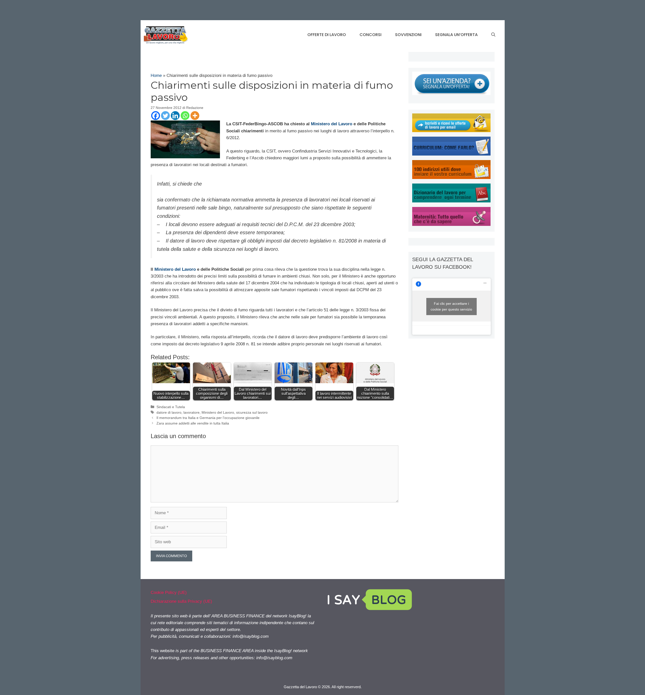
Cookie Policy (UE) (169, 592)
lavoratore (191, 412)
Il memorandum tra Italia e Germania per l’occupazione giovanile (208, 418)
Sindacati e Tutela (170, 407)
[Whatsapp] (185, 115)
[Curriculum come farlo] (451, 154)
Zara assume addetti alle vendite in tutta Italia (192, 423)
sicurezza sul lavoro (252, 412)
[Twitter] (165, 115)
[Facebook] (155, 115)
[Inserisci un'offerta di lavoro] (451, 93)
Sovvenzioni (408, 35)
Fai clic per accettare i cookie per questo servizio (451, 306)
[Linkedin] (175, 115)
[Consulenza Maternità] (451, 224)
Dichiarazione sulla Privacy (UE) (181, 601)
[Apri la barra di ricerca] (493, 34)
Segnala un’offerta (456, 35)
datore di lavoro (168, 412)
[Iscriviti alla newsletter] (451, 130)
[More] (194, 115)
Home (156, 75)
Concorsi (370, 35)
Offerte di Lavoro (326, 35)
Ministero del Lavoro (331, 124)
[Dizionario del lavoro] (451, 201)
